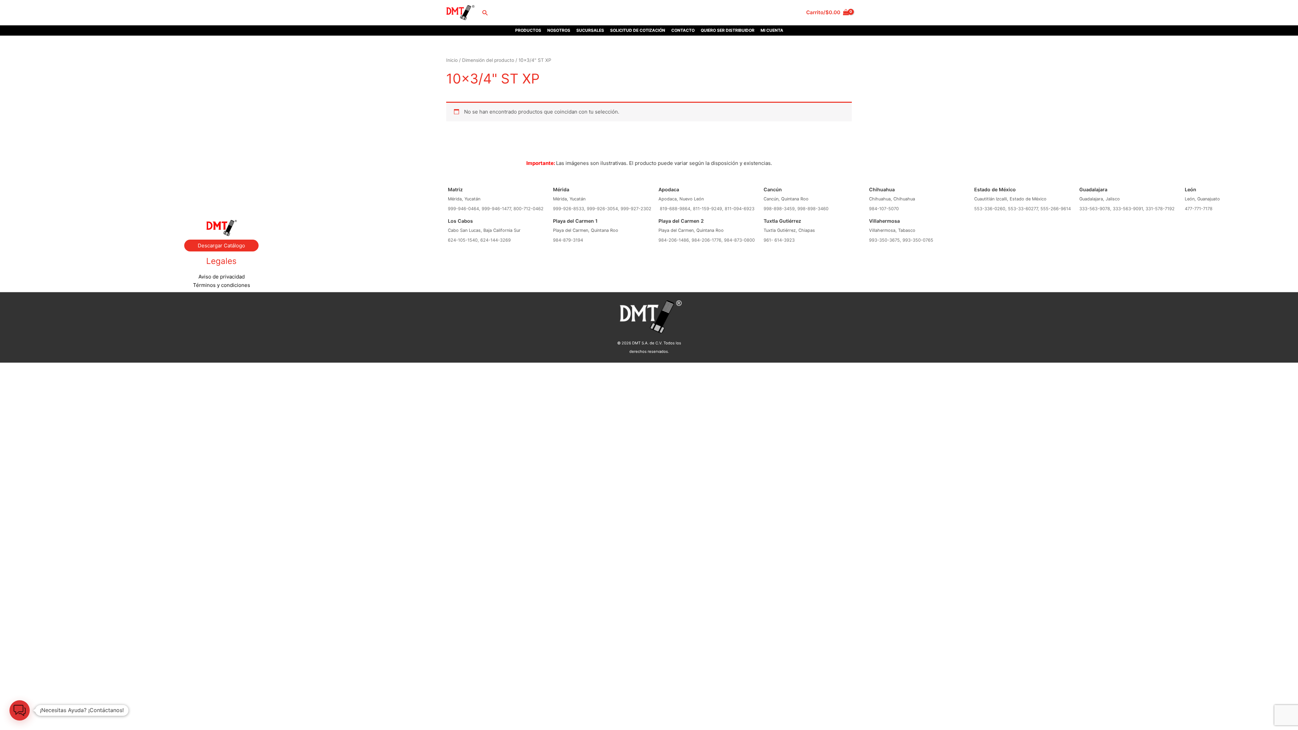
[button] (484, 12)
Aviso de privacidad (221, 276)
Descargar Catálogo (221, 245)
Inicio (452, 60)
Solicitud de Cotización (637, 30)
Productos (528, 30)
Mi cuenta (772, 30)
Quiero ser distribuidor (727, 30)
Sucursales (590, 30)
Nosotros (558, 30)
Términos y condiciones (221, 285)
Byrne (221, 192)
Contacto (683, 30)
